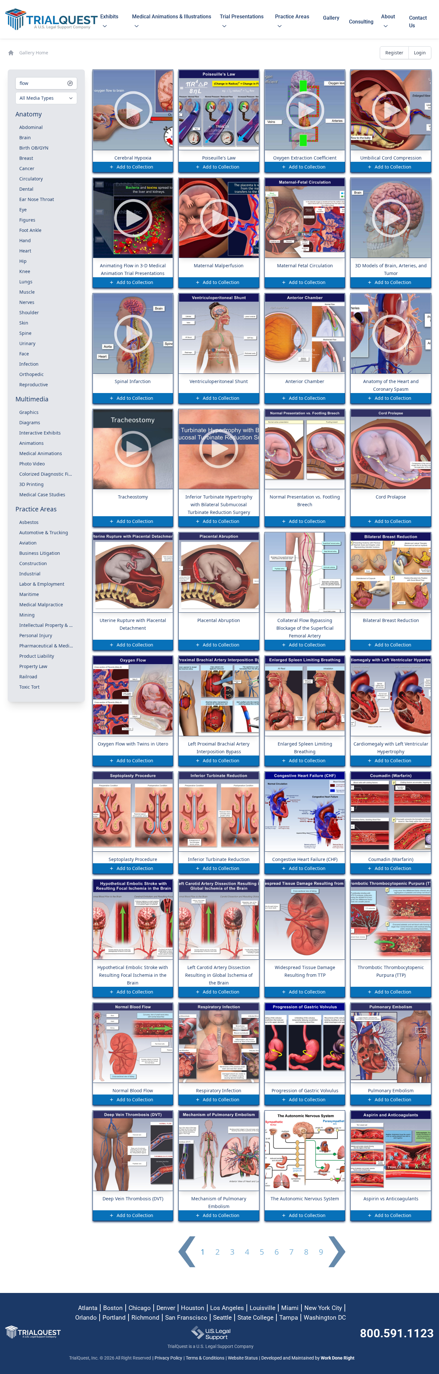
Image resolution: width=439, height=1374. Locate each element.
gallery (331, 22)
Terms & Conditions (205, 1357)
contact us (418, 22)
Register (394, 53)
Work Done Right (337, 1357)
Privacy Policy (168, 1357)
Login (420, 53)
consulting (361, 22)
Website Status (243, 1357)
